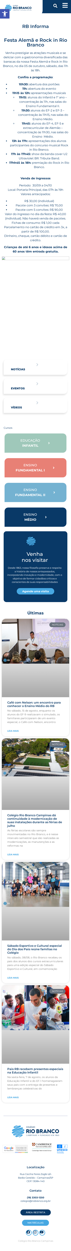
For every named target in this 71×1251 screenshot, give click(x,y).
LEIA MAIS (13, 731)
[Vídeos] (37, 402)
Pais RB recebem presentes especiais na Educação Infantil (35, 1070)
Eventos (18, 388)
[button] (55, 6)
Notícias (18, 369)
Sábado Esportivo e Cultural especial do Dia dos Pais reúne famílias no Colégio (34, 949)
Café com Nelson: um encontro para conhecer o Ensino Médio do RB (34, 704)
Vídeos (16, 407)
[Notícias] (37, 364)
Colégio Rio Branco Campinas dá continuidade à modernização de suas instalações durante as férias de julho (34, 821)
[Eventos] (37, 383)
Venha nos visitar (35, 557)
